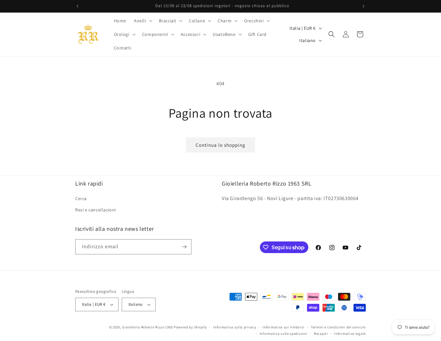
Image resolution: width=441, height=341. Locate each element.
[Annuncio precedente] (77, 6)
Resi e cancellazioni (95, 209)
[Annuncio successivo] (363, 6)
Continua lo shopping (220, 145)
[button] (142, 20)
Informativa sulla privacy (234, 327)
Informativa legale (350, 333)
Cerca (81, 198)
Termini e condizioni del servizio (338, 327)
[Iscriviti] (184, 246)
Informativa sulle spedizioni (284, 333)
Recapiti (321, 333)
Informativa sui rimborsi (283, 327)
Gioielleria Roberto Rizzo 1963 (147, 327)
